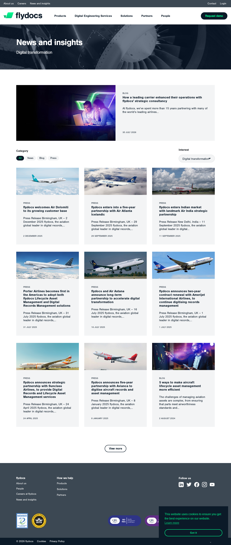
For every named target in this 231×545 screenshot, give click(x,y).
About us (9, 3)
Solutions (127, 16)
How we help (65, 478)
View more (115, 448)
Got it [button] (193, 532)
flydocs (20, 478)
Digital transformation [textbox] (195, 158)
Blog (41, 158)
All (20, 158)
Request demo (214, 16)
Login (223, 3)
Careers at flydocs (26, 494)
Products (60, 16)
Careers (22, 3)
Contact (212, 3)
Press (53, 158)
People (165, 16)
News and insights (40, 3)
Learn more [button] (172, 522)
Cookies (41, 541)
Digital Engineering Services (93, 16)
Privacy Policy (57, 541)
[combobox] (197, 158)
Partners (146, 16)
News (30, 158)
